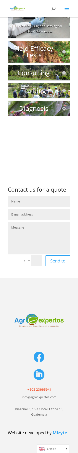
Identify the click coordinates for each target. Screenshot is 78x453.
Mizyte (60, 433)
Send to (57, 261)
